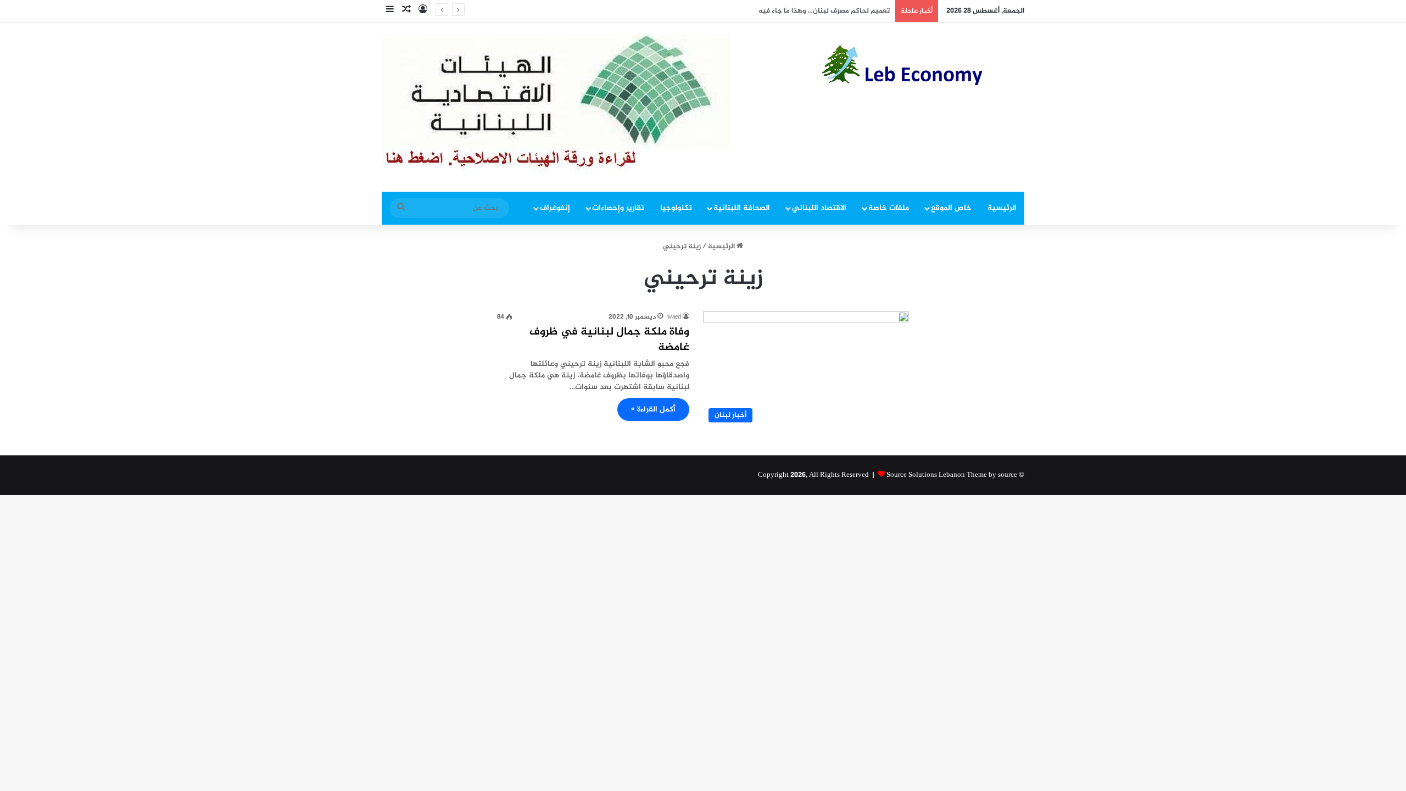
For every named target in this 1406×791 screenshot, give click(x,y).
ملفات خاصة (888, 208)
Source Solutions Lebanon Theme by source (951, 475)
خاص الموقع (951, 208)
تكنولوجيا (676, 208)
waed (674, 316)
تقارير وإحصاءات (618, 208)
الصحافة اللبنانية (741, 208)
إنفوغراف (555, 208)
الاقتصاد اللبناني (819, 208)
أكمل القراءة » (653, 409)
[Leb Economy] (922, 64)
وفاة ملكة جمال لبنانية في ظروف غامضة (609, 339)
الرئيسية (1002, 208)
